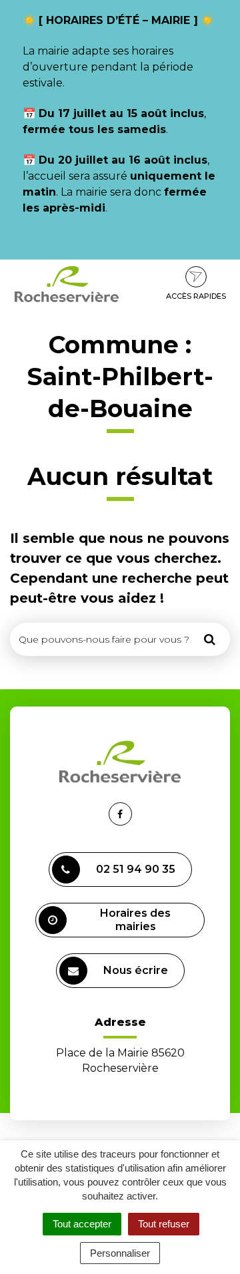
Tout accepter (82, 1223)
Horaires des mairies (135, 920)
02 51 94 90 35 (135, 869)
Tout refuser (163, 1223)
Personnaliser (120, 1253)
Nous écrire (135, 970)
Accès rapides (196, 296)
